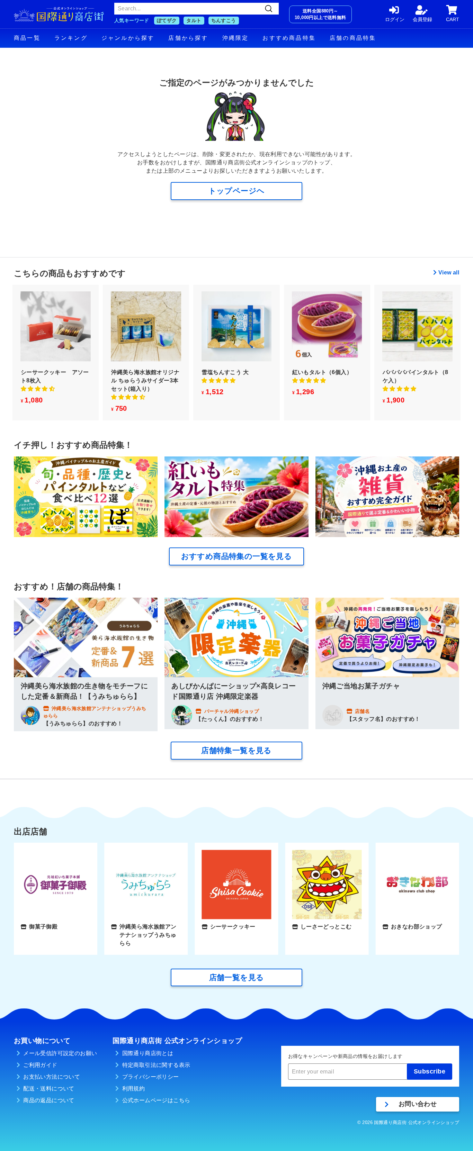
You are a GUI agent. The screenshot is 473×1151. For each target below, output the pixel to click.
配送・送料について (48, 1088)
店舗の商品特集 (353, 38)
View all (448, 272)
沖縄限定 (235, 38)
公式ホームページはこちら (156, 1100)
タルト (193, 20)
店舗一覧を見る (236, 977)
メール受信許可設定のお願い (60, 1053)
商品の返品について (48, 1100)
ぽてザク (167, 20)
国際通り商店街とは (147, 1053)
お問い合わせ (418, 1103)
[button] (38, 389)
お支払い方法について (51, 1077)
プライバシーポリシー (150, 1077)
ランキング (71, 38)
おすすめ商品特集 (289, 38)
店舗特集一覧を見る (236, 750)
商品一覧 (27, 38)
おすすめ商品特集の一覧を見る (236, 556)
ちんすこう (223, 20)
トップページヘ (236, 191)
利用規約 (133, 1088)
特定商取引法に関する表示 (156, 1065)
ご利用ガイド (40, 1065)
